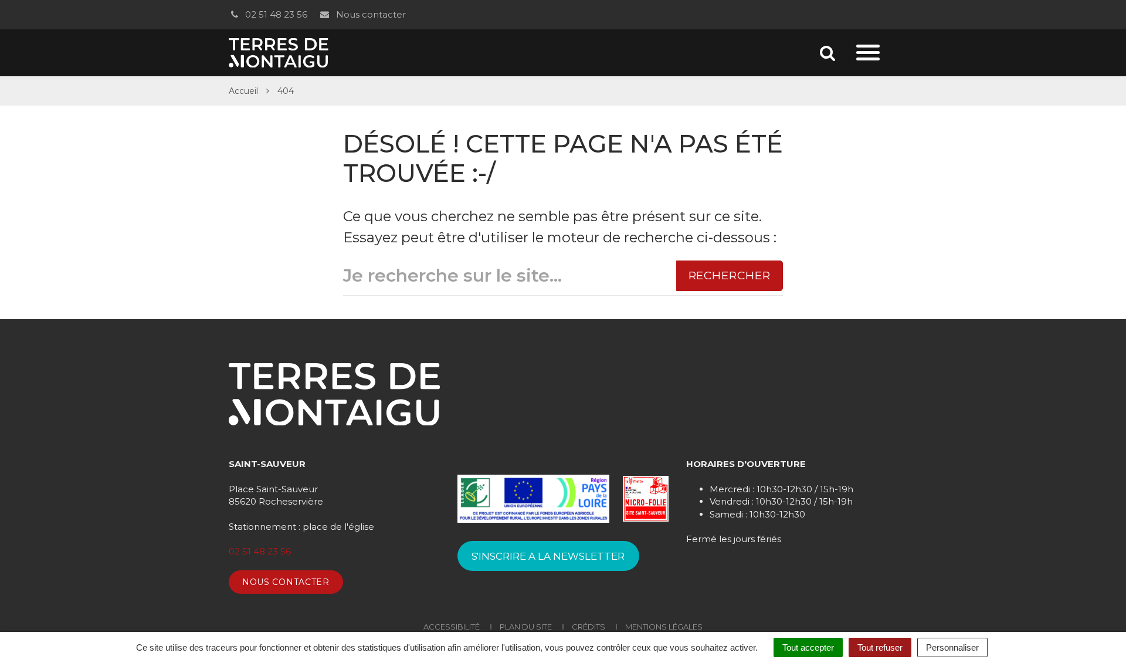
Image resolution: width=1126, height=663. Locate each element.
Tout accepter (808, 647)
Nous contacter (369, 14)
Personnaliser (952, 647)
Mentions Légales (664, 626)
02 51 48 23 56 (275, 14)
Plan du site (526, 626)
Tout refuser (880, 647)
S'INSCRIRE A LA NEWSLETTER (548, 556)
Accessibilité (451, 626)
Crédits (588, 626)
